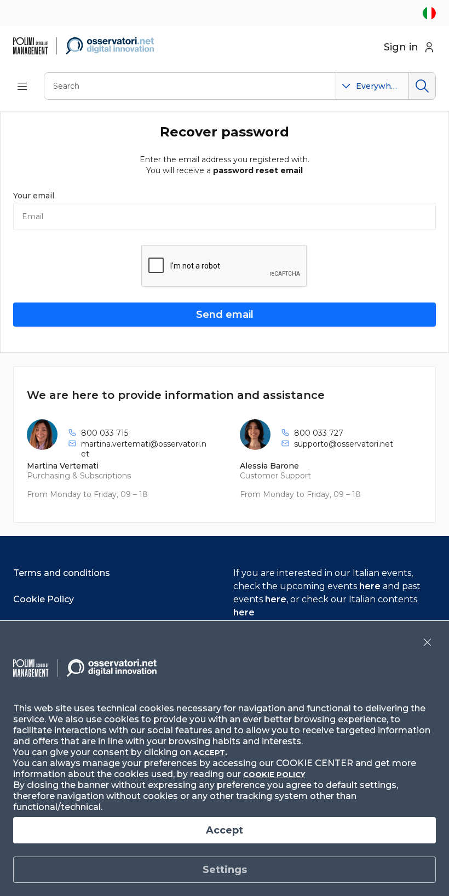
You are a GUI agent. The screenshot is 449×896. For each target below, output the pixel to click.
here (370, 586)
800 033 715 (104, 433)
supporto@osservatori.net (343, 444)
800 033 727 (318, 433)
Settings (225, 870)
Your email (33, 196)
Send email (225, 315)
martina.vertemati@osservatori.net (143, 449)
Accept (224, 830)
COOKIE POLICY (274, 774)
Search (421, 86)
